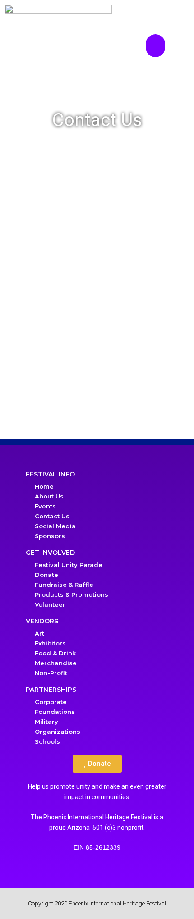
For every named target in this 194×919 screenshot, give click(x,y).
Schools (47, 741)
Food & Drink (55, 653)
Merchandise (56, 663)
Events (45, 506)
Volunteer (50, 604)
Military (46, 721)
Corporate (51, 701)
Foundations (55, 711)
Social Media (55, 526)
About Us (49, 496)
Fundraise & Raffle (64, 584)
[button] (155, 45)
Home (44, 486)
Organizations (57, 731)
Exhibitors (50, 643)
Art (39, 633)
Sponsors (50, 536)
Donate (46, 574)
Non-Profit (51, 673)
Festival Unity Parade (68, 564)
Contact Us (52, 516)
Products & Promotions (71, 594)
